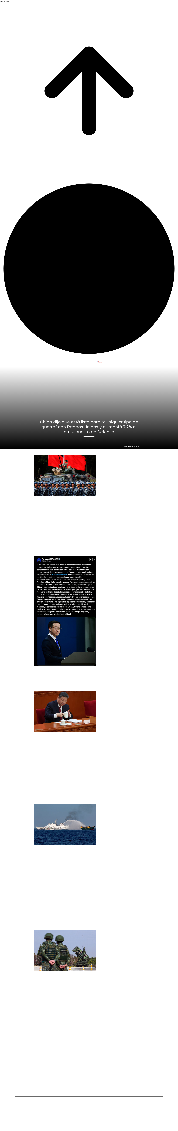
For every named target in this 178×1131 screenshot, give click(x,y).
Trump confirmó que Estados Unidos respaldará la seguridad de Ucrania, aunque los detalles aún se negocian (149, 1115)
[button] (158, 362)
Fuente (37, 1082)
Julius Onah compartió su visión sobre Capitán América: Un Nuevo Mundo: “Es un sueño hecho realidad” (111, 469)
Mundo (125, 457)
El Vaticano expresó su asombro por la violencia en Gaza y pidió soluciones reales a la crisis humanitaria (52, 1114)
